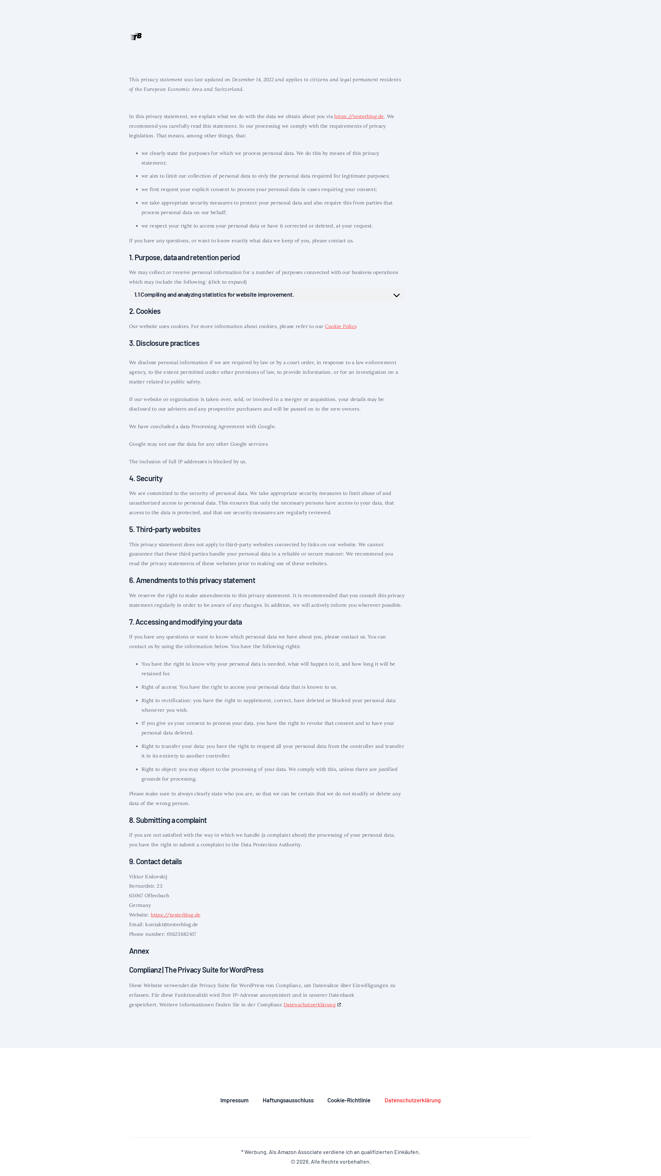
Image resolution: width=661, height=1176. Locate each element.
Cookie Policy (341, 326)
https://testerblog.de (359, 116)
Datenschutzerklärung (310, 1005)
